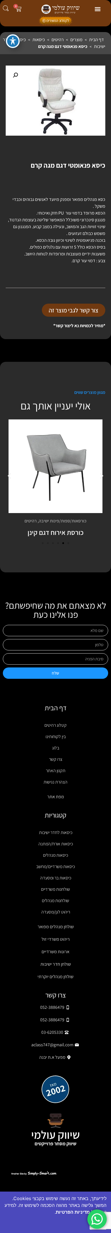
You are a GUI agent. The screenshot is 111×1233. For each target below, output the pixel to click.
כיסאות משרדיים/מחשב (55, 866)
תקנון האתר (55, 771)
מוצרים (76, 40)
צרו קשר (55, 759)
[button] (97, 9)
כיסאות (38, 40)
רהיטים (58, 40)
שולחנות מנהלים (55, 901)
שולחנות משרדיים (55, 889)
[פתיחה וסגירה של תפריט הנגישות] (13, 41)
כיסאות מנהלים (55, 855)
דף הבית (96, 40)
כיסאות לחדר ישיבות (55, 832)
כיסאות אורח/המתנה (55, 844)
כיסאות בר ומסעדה (55, 878)
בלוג (55, 748)
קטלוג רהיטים (55, 725)
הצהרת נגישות (55, 782)
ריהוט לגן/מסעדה (55, 912)
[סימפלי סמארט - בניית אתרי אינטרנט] (34, 1173)
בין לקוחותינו (56, 737)
